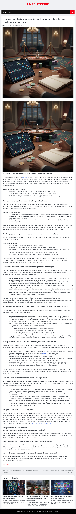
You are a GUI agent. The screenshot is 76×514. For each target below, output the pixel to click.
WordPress (55, 511)
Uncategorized (6, 464)
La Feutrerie (30, 511)
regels (31, 282)
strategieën (45, 353)
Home (4, 12)
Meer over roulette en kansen (41, 423)
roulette (25, 177)
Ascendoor (43, 511)
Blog (10, 12)
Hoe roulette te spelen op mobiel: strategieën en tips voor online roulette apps (37, 498)
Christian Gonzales (18, 25)
